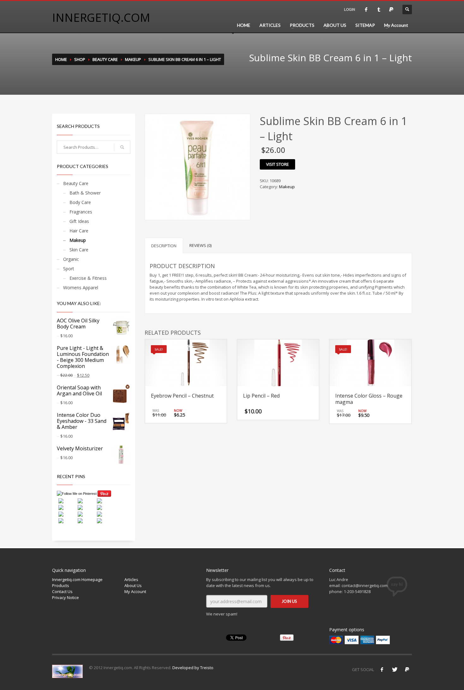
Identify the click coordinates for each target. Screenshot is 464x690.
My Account (396, 25)
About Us (133, 585)
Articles (131, 579)
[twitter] (379, 9)
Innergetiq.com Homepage (77, 579)
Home (61, 59)
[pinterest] (391, 9)
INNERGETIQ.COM (101, 17)
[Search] (122, 147)
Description (163, 246)
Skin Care (78, 250)
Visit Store (277, 164)
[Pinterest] (407, 669)
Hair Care (78, 231)
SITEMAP (365, 25)
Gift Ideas (79, 221)
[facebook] (366, 9)
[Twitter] (394, 669)
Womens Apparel (80, 288)
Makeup (133, 59)
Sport (68, 269)
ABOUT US (335, 25)
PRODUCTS (302, 25)
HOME (243, 25)
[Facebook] (382, 669)
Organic (71, 259)
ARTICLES (270, 25)
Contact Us (62, 591)
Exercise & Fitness (88, 278)
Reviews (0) (200, 245)
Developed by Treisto (192, 667)
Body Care (80, 202)
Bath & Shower (85, 193)
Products (60, 585)
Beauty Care (105, 59)
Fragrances (80, 212)
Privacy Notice (65, 597)
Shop (79, 59)
